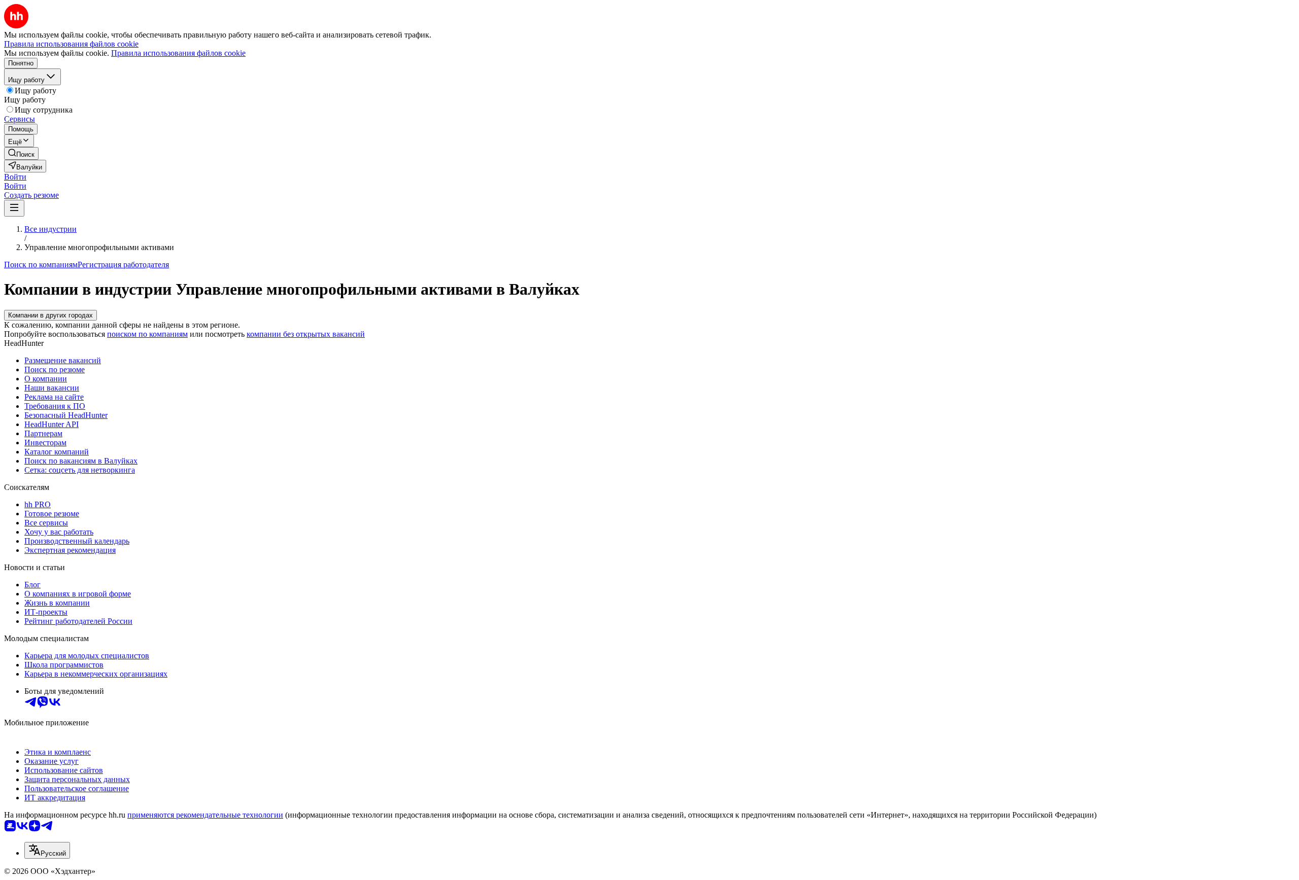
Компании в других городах (50, 315)
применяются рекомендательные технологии (205, 815)
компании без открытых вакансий (306, 334)
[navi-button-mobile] (14, 208)
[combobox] (47, 850)
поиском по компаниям (147, 334)
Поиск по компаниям (41, 264)
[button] (15, 176)
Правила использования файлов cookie (178, 53)
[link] (21, 153)
